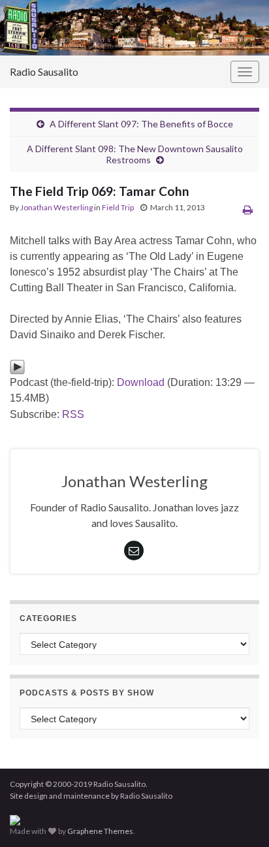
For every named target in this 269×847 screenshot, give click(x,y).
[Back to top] (239, 817)
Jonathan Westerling (56, 207)
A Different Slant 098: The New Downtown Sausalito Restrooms (135, 154)
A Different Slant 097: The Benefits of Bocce (141, 123)
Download (141, 382)
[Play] (17, 366)
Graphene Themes (100, 831)
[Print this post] (248, 209)
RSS (73, 414)
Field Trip (118, 207)
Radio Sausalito (44, 71)
